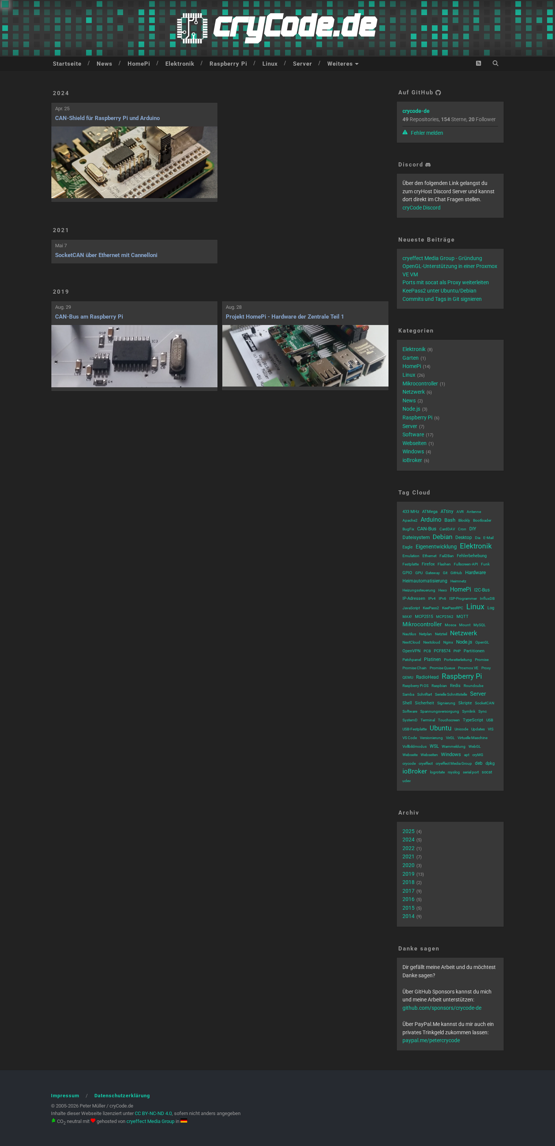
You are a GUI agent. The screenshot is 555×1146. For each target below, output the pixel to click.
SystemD (410, 720)
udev (406, 781)
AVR (460, 512)
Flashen (444, 564)
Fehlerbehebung (472, 555)
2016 (408, 899)
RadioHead (427, 677)
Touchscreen (449, 720)
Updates (478, 729)
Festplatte (410, 564)
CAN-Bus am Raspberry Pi (89, 316)
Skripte (465, 703)
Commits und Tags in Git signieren (442, 299)
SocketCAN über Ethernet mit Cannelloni (106, 255)
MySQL (479, 625)
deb (479, 763)
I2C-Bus (482, 590)
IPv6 (442, 598)
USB (489, 720)
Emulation (410, 556)
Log (490, 607)
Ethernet (429, 556)
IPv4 (432, 598)
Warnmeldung (454, 746)
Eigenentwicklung (436, 547)
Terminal (428, 720)
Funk (485, 564)
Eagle (407, 547)
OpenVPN (411, 650)
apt (466, 755)
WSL (434, 746)
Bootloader (482, 520)
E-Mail (488, 538)
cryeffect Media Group (454, 763)
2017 (408, 891)
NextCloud (411, 642)
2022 (408, 848)
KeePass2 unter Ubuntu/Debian (439, 291)
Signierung (446, 703)
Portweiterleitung (458, 660)
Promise (482, 660)
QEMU (407, 677)
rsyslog (454, 772)
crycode (409, 763)
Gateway (433, 573)
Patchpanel (411, 660)
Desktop (463, 537)
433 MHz (410, 511)
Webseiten (414, 443)
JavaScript (411, 608)
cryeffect (426, 763)
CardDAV (447, 529)
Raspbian (439, 686)
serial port (471, 772)
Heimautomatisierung (424, 581)
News (105, 63)
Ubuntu (441, 728)
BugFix (408, 529)
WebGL (475, 746)
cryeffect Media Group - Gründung (442, 258)
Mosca (450, 625)
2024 (61, 93)
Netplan (425, 634)
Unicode (461, 729)
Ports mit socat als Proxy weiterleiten (445, 282)
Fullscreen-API (466, 564)
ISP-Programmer (463, 598)
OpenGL (482, 642)
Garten (410, 358)
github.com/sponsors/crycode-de (441, 1008)
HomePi (139, 63)
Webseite (410, 755)
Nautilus (409, 634)
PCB (427, 651)
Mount (464, 625)
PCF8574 (442, 650)
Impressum (65, 1095)
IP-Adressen (413, 598)
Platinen (432, 659)
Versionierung (431, 738)
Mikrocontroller (420, 383)
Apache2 (410, 520)
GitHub (456, 573)
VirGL (450, 738)
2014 (408, 916)
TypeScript (473, 720)
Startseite (67, 63)
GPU (418, 573)
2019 (61, 291)
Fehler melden (426, 133)
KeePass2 (431, 608)
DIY (472, 528)
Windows (413, 451)
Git (445, 573)
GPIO (407, 572)
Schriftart (424, 694)
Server (302, 63)
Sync (482, 711)
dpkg (490, 763)
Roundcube (473, 686)
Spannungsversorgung (439, 711)
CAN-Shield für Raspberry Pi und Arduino (107, 118)
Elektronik (179, 63)
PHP (457, 651)
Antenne (474, 512)
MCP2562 (444, 617)
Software (413, 434)
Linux (270, 63)
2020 (408, 865)
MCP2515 (424, 616)
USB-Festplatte (414, 729)
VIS (490, 729)
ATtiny (447, 511)
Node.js (411, 409)
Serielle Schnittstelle (451, 694)
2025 (408, 831)
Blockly (464, 520)
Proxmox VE (468, 668)
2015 (408, 908)
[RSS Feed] (478, 63)
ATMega (430, 511)
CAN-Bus (426, 528)
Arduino (431, 519)
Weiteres (340, 63)
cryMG (477, 755)
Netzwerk (413, 392)
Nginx (448, 642)
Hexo (442, 590)
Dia (477, 538)
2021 (61, 230)
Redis (455, 685)
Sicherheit (424, 703)
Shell (407, 703)
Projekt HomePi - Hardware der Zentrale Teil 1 (285, 316)
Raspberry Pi (228, 63)
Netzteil (441, 634)
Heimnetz (458, 581)
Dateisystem (416, 537)
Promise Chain (414, 668)
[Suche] (495, 63)
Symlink (468, 711)
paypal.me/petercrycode (431, 1040)
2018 (408, 882)
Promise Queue (442, 668)
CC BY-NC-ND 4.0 (153, 1113)
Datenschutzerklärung (122, 1095)
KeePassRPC (452, 608)
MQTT (462, 616)
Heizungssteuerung (418, 590)
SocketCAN (484, 703)
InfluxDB (487, 598)
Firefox (428, 564)
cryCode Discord (421, 208)
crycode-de (416, 111)
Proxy (486, 668)
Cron (462, 529)
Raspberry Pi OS (415, 686)
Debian (442, 537)
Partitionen (474, 650)
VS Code (409, 738)
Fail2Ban (446, 556)
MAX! (407, 617)
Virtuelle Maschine (472, 738)
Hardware (475, 572)
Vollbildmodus (414, 746)
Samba (408, 694)
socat (487, 772)
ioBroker (412, 460)
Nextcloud (431, 642)
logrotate (437, 772)
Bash (449, 520)
